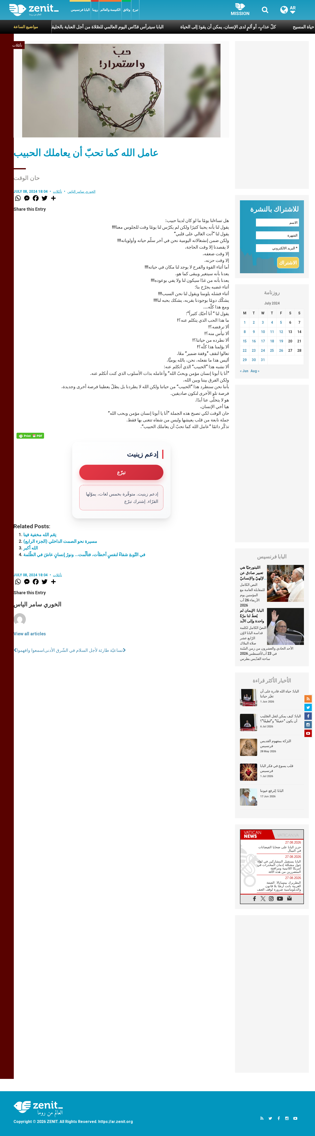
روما (95, 10)
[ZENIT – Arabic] (39, 10)
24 (263, 350)
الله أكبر (30, 547)
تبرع (135, 10)
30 (254, 360)
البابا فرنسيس (80, 10)
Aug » (255, 371)
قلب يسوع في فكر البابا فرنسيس (276, 768)
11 (272, 332)
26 (281, 350)
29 (245, 360)
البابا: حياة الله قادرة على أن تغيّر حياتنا (279, 693)
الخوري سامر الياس (81, 191)
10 (263, 332)
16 (254, 341)
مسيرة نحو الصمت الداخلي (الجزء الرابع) (60, 541)
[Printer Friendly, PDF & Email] (30, 436)
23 (254, 350)
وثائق (126, 10)
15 (245, 341)
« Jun (244, 371)
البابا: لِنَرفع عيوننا (272, 791)
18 (272, 341)
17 (263, 341)
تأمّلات (17, 45)
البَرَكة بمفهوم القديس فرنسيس (275, 743)
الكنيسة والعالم (110, 10)
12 (281, 332)
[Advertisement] (272, 115)
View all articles (30, 633)
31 (263, 360)
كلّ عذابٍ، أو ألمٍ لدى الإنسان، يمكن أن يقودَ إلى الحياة (201, 26)
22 (245, 350)
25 (272, 350)
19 (281, 341)
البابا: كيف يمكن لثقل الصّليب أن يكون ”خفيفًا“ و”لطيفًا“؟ (280, 718)
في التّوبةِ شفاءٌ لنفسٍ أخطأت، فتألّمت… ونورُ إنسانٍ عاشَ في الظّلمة (84, 554)
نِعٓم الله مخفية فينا (39, 534)
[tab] (256, 834)
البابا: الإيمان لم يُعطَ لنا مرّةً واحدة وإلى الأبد (252, 615)
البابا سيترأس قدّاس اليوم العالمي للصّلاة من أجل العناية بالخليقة (79, 26)
